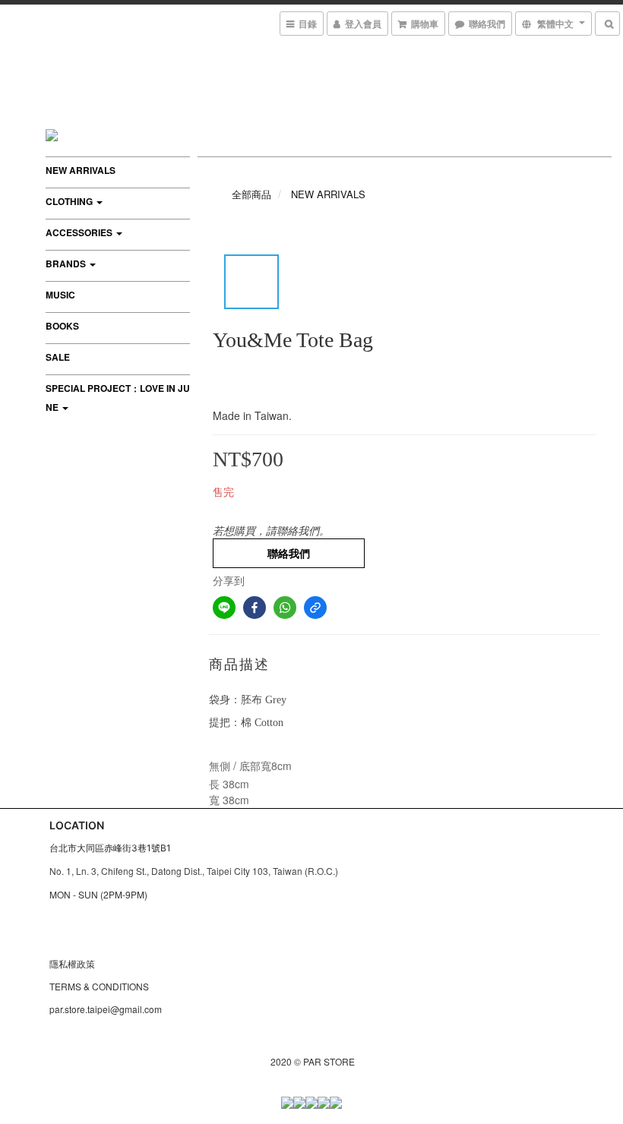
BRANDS (67, 263)
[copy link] (315, 607)
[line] (224, 607)
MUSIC (60, 295)
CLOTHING (70, 201)
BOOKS (62, 326)
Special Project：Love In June (118, 397)
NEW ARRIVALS (80, 170)
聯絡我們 (288, 552)
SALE (58, 357)
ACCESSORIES (80, 232)
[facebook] (254, 607)
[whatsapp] (285, 607)
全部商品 (251, 194)
